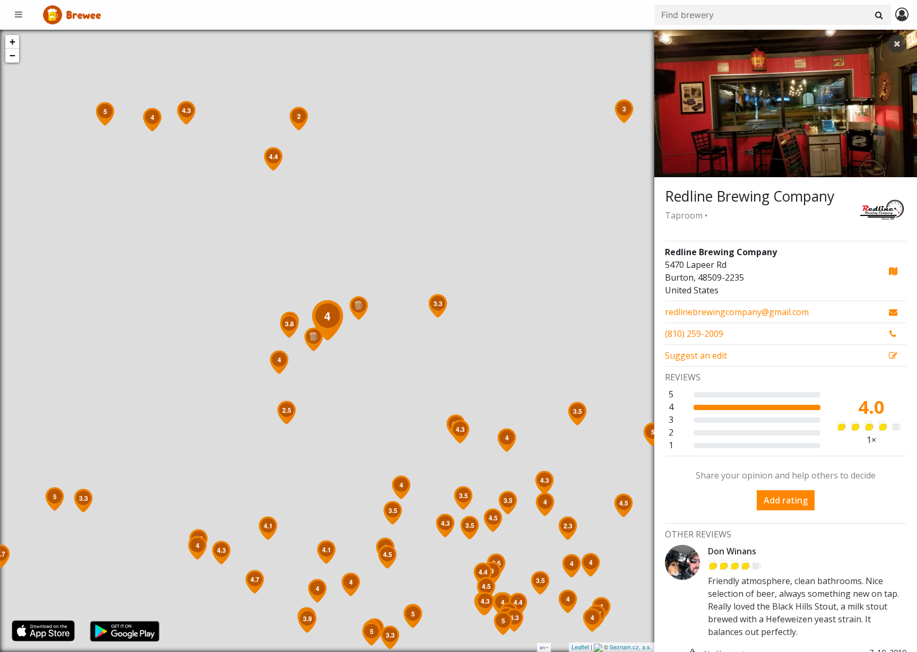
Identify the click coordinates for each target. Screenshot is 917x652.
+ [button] (12, 41)
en (542, 647)
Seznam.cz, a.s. (631, 646)
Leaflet (580, 646)
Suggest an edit (696, 355)
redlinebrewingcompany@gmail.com (737, 312)
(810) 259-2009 (694, 334)
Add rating (786, 500)
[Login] (902, 15)
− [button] (12, 55)
